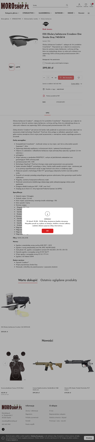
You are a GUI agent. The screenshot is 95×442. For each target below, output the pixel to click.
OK (47, 231)
